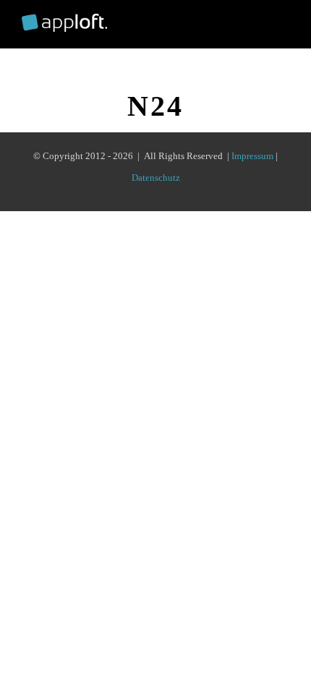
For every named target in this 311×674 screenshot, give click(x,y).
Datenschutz (156, 177)
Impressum (252, 155)
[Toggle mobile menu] (283, 21)
